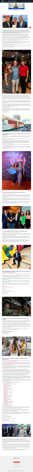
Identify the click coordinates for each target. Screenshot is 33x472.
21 (14, 466)
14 (14, 465)
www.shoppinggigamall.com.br (22, 147)
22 (15, 466)
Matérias (17, 10)
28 (14, 467)
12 (19, 464)
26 (19, 466)
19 (19, 465)
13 (13, 465)
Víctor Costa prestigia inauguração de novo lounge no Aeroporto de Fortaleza (15, 231)
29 (15, 467)
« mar (16, 460)
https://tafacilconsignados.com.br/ (10, 287)
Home (15, 10)
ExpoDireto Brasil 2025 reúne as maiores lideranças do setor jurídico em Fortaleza (15, 30)
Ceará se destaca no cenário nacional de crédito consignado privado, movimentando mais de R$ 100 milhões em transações (16, 271)
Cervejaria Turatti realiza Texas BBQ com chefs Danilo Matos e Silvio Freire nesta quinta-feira (15, 319)
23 (16, 466)
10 (17, 464)
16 (16, 465)
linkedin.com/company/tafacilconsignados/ (9, 291)
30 (16, 467)
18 (18, 465)
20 (13, 466)
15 (15, 465)
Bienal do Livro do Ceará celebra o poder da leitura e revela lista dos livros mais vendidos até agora (15, 359)
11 (18, 464)
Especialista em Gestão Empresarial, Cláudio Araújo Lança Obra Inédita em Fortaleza (16, 95)
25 (18, 466)
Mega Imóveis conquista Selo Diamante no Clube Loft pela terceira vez (13, 192)
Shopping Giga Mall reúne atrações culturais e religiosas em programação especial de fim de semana (16, 134)
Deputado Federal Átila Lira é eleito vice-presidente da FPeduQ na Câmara (14, 439)
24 (17, 466)
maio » (18, 460)
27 (13, 467)
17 (17, 465)
